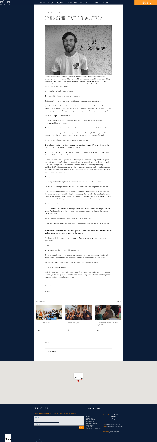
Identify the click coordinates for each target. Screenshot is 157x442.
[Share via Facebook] (46, 286)
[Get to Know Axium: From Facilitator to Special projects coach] (108, 312)
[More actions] (111, 13)
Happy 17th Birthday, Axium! (74, 323)
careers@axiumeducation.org (114, 426)
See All (119, 301)
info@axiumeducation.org (113, 424)
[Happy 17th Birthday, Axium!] (78, 312)
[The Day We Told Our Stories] (49, 312)
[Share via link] (50, 286)
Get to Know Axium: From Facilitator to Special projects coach (107, 324)
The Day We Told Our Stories (44, 323)
